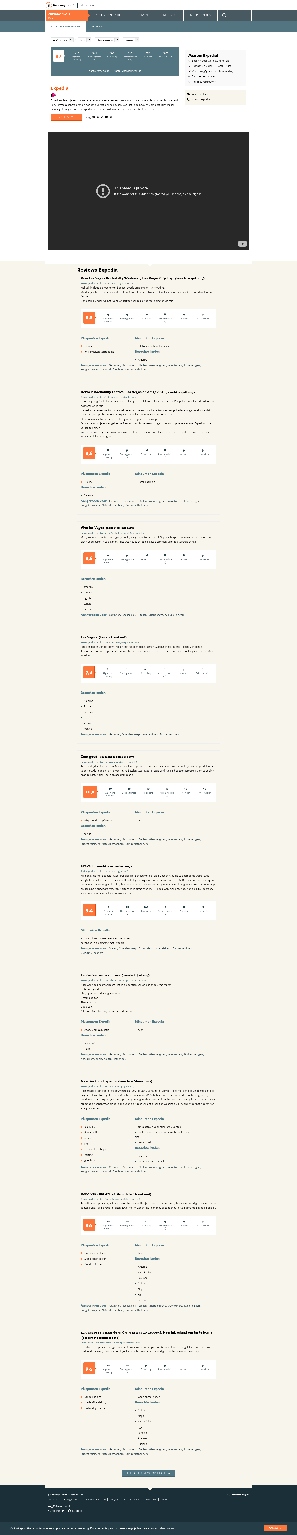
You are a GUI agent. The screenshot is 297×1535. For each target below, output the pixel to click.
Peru (82, 39)
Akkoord (275, 1528)
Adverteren (53, 1499)
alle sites (86, 5)
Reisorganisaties (105, 39)
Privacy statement (133, 1499)
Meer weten (167, 1528)
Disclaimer (151, 1499)
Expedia (129, 39)
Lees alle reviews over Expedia (148, 1473)
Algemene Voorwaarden (94, 1499)
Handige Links (70, 1499)
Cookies (165, 1499)
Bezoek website (66, 117)
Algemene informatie (65, 26)
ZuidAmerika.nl (60, 39)
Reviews (97, 26)
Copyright (115, 1499)
